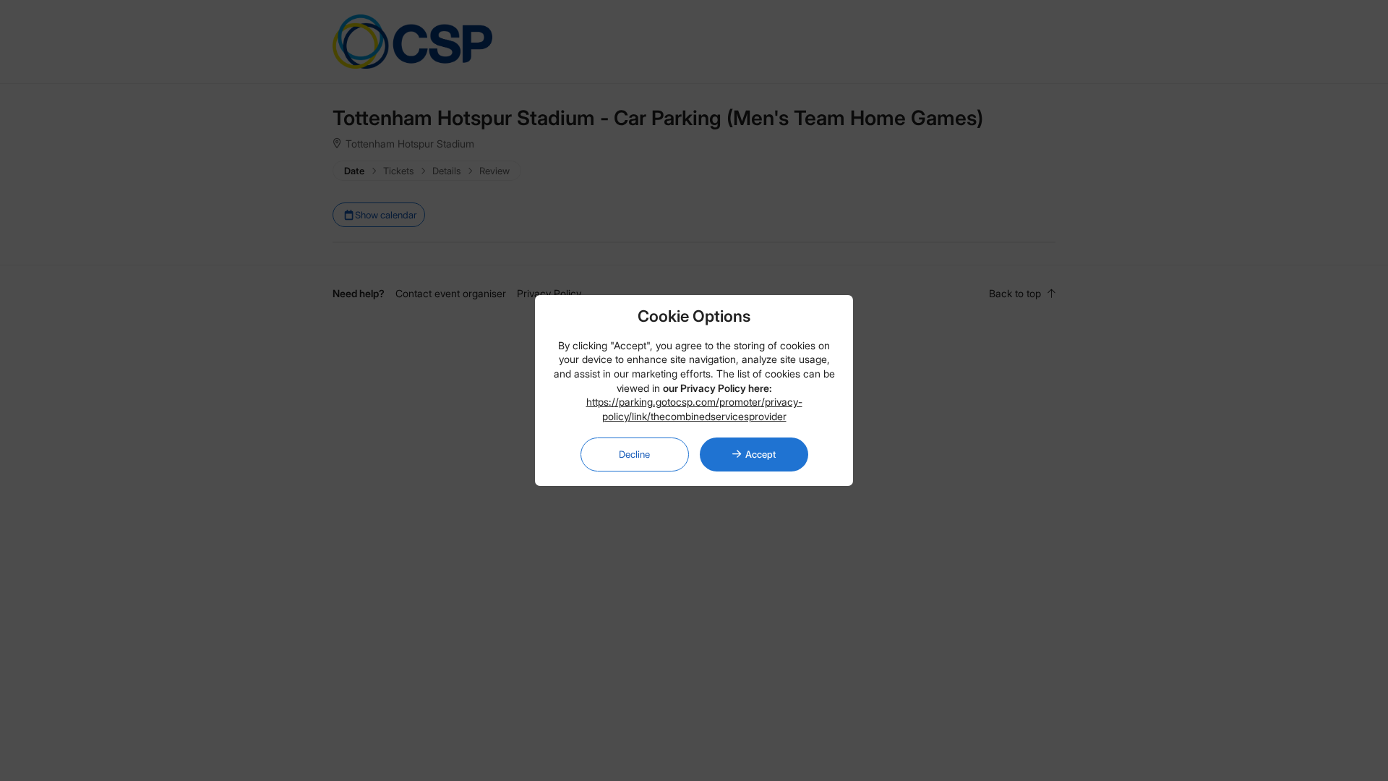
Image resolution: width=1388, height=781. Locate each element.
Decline (634, 454)
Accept (760, 454)
